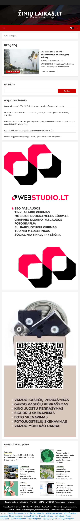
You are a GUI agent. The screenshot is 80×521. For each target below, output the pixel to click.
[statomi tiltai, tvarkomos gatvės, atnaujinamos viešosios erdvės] (47, 472)
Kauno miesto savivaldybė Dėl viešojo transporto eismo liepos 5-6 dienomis (34, 106)
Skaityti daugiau (48, 71)
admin (44, 61)
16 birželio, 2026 (63, 495)
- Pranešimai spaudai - (18, 518)
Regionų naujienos (49, 518)
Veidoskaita (59, 516)
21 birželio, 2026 (63, 479)
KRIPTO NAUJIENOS (46, 502)
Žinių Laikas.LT (40, 14)
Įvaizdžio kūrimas (46, 516)
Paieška (9, 84)
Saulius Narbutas (31, 516)
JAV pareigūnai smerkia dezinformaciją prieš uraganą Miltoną (55, 54)
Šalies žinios (8, 452)
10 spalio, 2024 (54, 61)
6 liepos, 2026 (10, 460)
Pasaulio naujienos (13, 71)
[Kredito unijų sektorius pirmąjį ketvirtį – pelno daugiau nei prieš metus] (11, 488)
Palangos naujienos (66, 518)
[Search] (76, 28)
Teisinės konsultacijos (35, 513)
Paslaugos (70, 502)
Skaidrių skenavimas (54, 513)
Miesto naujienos (16, 516)
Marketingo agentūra (17, 513)
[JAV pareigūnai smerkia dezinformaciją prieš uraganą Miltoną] (21, 61)
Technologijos (24, 466)
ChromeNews (56, 509)
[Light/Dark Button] (72, 28)
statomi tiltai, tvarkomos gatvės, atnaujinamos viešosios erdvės (29, 130)
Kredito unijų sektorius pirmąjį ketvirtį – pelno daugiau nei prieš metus (32, 137)
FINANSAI (59, 450)
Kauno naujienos (34, 518)
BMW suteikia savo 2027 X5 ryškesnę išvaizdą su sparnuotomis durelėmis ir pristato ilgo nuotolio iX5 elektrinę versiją (28, 476)
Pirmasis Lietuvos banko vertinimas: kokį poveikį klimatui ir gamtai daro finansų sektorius (65, 458)
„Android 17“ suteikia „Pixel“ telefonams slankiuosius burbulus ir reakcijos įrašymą (64, 489)
